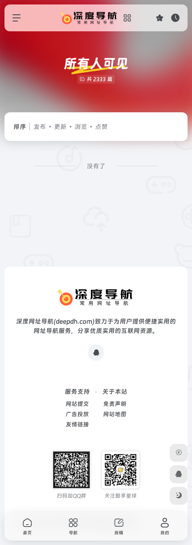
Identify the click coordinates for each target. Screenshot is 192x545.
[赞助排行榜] (179, 453)
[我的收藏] (159, 18)
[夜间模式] (179, 496)
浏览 (81, 126)
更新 (60, 126)
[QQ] (96, 353)
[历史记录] (175, 18)
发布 (39, 126)
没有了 (96, 166)
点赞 (101, 126)
